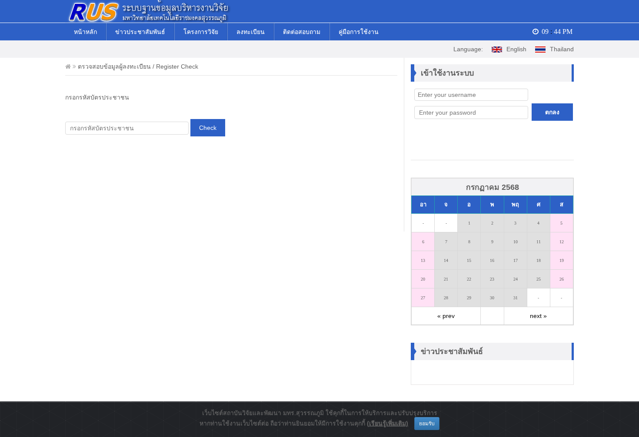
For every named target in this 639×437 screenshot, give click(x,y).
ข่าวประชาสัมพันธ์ (140, 31)
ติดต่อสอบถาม (301, 31)
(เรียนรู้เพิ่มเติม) (387, 423)
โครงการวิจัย (200, 31)
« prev (446, 315)
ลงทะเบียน (250, 31)
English (516, 49)
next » (538, 315)
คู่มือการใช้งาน (359, 31)
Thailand (562, 49)
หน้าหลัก (85, 31)
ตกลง (552, 112)
